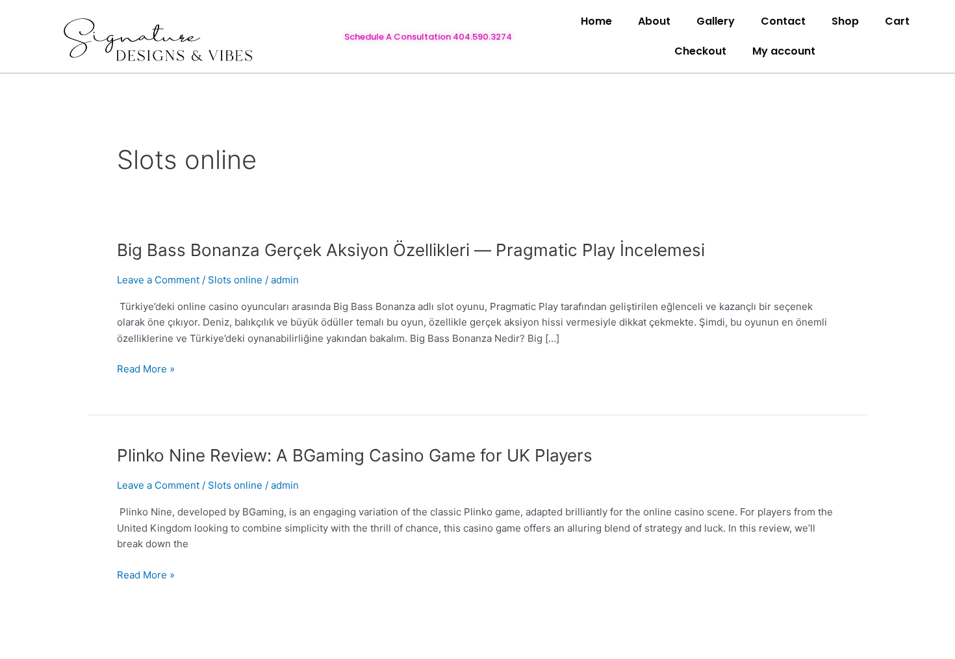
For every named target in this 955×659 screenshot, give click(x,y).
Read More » (146, 369)
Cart (897, 21)
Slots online (235, 280)
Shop (845, 21)
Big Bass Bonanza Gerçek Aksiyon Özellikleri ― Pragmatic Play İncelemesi (411, 250)
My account (783, 51)
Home (596, 21)
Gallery (715, 21)
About (654, 21)
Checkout (700, 51)
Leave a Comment (158, 280)
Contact (783, 21)
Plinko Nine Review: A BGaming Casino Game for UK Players (354, 455)
